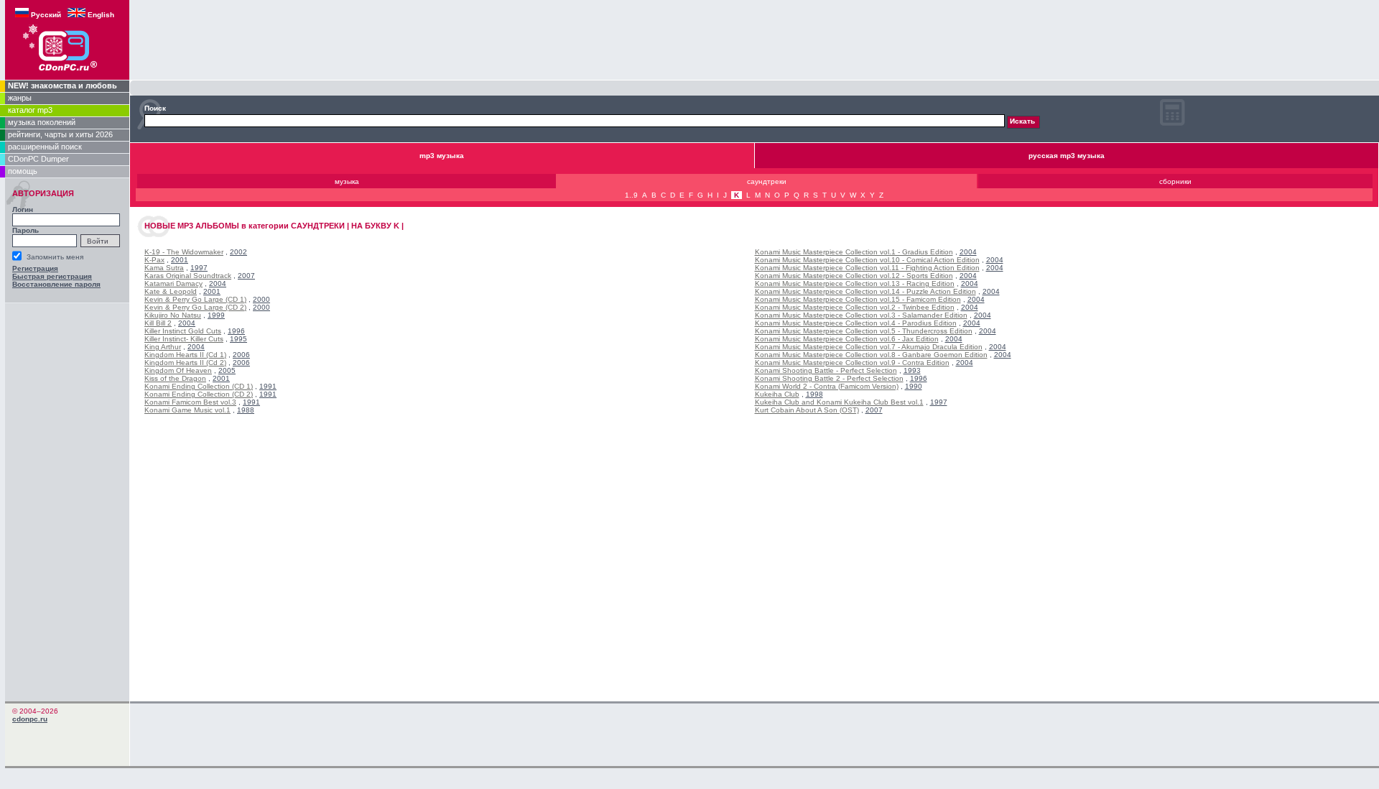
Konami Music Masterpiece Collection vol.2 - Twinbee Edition (855, 307)
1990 (913, 386)
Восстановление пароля (56, 284)
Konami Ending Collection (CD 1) (198, 386)
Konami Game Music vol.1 (187, 410)
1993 (912, 370)
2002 (238, 252)
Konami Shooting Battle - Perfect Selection (826, 370)
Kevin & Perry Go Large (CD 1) (195, 299)
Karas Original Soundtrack (187, 276)
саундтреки (766, 181)
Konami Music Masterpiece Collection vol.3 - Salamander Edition (861, 315)
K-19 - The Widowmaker (183, 252)
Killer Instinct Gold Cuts (182, 331)
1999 (216, 315)
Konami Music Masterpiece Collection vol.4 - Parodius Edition (856, 323)
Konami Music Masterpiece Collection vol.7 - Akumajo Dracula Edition (869, 347)
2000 (261, 299)
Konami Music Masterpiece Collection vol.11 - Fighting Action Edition (867, 268)
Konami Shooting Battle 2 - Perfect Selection (829, 378)
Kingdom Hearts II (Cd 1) (185, 355)
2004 (217, 283)
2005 (227, 370)
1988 (245, 410)
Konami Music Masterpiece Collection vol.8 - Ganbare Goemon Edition (871, 355)
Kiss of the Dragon (175, 378)
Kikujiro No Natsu (172, 315)
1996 (236, 331)
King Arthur (162, 347)
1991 (268, 386)
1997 (199, 268)
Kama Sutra (164, 268)
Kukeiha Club (777, 394)
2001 (179, 260)
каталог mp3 (30, 110)
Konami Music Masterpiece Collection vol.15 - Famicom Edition (858, 299)
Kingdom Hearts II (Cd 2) (185, 362)
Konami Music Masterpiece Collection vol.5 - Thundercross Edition (863, 331)
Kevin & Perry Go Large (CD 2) (195, 307)
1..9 (631, 195)
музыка (347, 181)
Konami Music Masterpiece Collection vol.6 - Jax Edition (847, 339)
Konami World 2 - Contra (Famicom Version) (827, 386)
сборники (1175, 181)
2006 (241, 355)
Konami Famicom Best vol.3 (190, 402)
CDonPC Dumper (38, 158)
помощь (22, 171)
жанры (20, 97)
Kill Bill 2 (158, 323)
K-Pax (154, 260)
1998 (814, 394)
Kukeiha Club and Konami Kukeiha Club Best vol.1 (839, 402)
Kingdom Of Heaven (178, 370)
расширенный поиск (45, 146)
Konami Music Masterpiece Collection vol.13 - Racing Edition (855, 283)
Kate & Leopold (170, 291)
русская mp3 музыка (1067, 156)
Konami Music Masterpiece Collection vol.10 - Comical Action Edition (867, 260)
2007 (246, 276)
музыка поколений (41, 122)
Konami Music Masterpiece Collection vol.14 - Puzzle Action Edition (865, 291)
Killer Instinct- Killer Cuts (183, 339)
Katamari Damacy (173, 283)
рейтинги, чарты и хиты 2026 (60, 134)
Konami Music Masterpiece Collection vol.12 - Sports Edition (854, 276)
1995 (238, 339)
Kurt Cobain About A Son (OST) (807, 410)
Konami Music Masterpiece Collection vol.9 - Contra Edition (852, 362)
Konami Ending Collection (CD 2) (198, 394)
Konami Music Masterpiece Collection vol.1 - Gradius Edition (854, 252)
